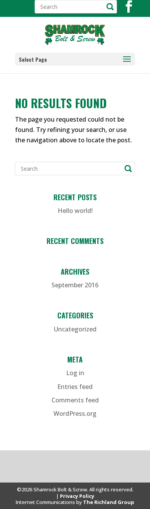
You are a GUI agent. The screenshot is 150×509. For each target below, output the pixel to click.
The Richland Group (108, 502)
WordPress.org (75, 413)
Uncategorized (75, 329)
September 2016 (75, 285)
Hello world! (75, 210)
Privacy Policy (77, 496)
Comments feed (75, 400)
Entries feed (75, 386)
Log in (75, 373)
